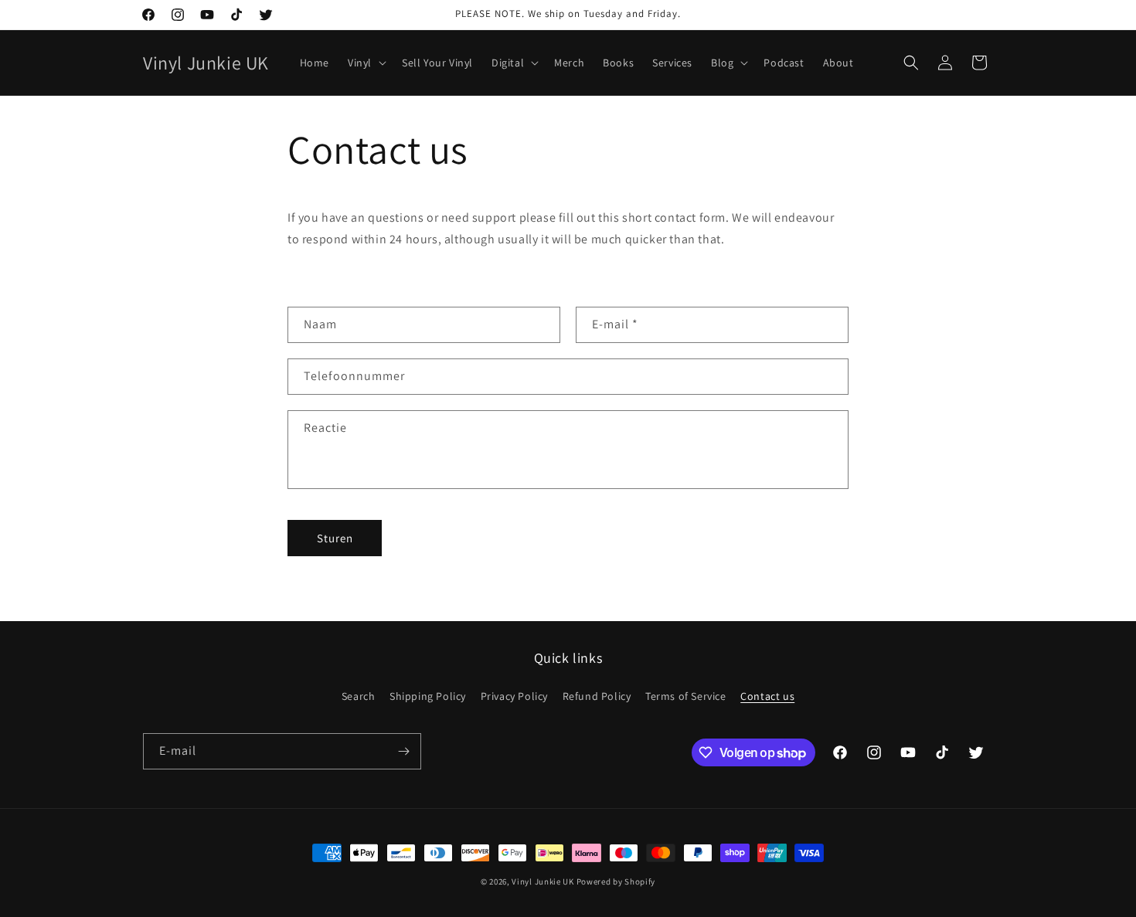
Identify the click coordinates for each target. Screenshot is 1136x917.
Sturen (335, 538)
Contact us (767, 696)
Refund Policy (597, 696)
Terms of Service (685, 696)
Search (359, 696)
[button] (365, 62)
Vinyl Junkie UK (543, 881)
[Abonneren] (403, 751)
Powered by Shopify (616, 881)
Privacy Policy (514, 696)
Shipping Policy (427, 696)
